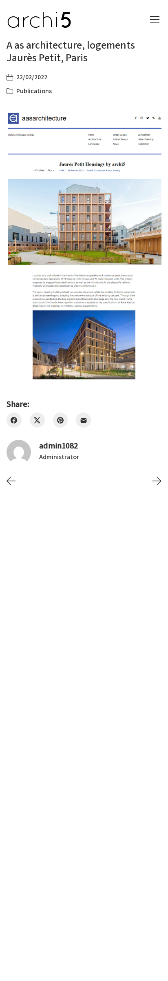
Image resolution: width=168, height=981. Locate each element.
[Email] (83, 420)
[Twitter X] (37, 420)
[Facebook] (14, 420)
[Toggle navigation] (154, 19)
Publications (34, 91)
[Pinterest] (60, 420)
